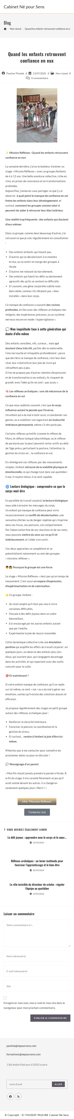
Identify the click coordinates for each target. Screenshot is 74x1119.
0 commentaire (39, 78)
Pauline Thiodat (15, 73)
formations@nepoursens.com (23, 1054)
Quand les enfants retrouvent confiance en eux (49, 28)
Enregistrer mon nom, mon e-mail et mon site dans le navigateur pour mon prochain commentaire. (34, 1005)
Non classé (62, 73)
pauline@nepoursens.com (21, 1045)
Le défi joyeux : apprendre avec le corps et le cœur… (37, 837)
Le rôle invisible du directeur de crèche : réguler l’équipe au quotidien (37, 886)
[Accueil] (5, 28)
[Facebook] (10, 1096)
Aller (58, 1084)
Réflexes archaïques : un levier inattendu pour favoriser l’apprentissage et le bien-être (37, 863)
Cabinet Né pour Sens (24, 6)
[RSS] (18, 1096)
